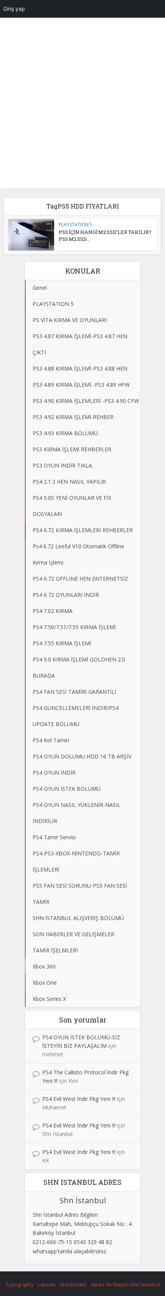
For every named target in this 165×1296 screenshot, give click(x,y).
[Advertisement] (82, 106)
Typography (20, 1284)
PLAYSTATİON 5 (75, 224)
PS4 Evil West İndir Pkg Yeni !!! (79, 1098)
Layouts (47, 1284)
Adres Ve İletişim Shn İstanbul (125, 1284)
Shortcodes (73, 1284)
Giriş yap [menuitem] (14, 8)
